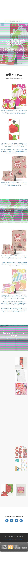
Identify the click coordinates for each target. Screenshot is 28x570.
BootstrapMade (20, 539)
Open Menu (2, 24)
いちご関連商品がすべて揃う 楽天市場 (14, 42)
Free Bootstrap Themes (9, 539)
